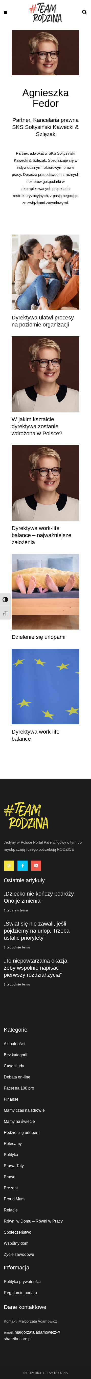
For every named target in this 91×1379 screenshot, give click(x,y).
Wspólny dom (16, 1243)
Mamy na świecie (19, 1121)
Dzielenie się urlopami (38, 637)
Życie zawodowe (19, 1254)
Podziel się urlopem (21, 1132)
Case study (14, 1066)
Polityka (11, 1155)
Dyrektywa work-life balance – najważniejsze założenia (41, 535)
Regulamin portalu (20, 1293)
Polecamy (13, 1143)
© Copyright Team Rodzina (45, 1373)
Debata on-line (17, 1077)
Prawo (9, 1177)
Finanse (11, 1099)
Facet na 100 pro (19, 1088)
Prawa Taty (14, 1166)
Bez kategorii (15, 1055)
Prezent (11, 1188)
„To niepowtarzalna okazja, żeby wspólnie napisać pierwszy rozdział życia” (36, 968)
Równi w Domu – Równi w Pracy (33, 1221)
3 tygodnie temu (17, 947)
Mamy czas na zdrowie (24, 1110)
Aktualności (14, 1044)
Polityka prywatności (22, 1281)
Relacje (11, 1210)
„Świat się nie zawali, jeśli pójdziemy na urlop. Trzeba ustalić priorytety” (37, 931)
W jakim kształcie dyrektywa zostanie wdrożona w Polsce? (37, 426)
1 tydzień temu (16, 910)
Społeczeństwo (17, 1232)
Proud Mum (14, 1199)
